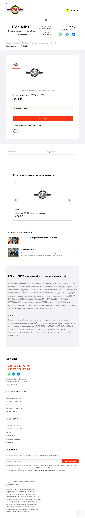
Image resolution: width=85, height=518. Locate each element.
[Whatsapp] (60, 34)
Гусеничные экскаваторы (39, 43)
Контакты (9, 442)
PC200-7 (53, 43)
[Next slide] (69, 200)
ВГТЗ (17, 210)
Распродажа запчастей (14, 398)
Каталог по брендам (13, 401)
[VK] (18, 374)
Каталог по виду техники (15, 405)
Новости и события (13, 439)
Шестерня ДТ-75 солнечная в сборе (30, 213)
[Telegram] (66, 34)
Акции (8, 432)
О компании (10, 435)
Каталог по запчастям (14, 408)
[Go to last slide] (15, 200)
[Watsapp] (8, 374)
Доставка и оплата (13, 425)
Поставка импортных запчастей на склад (39, 238)
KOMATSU (24, 43)
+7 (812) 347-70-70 (66, 26)
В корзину (43, 119)
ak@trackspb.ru (11, 384)
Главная (9, 43)
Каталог (75, 10)
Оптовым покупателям (14, 429)
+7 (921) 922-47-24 (66, 30)
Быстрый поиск (11, 412)
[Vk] (73, 34)
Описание (12, 152)
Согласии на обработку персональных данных (49, 470)
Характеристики (49, 152)
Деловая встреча (28, 249)
